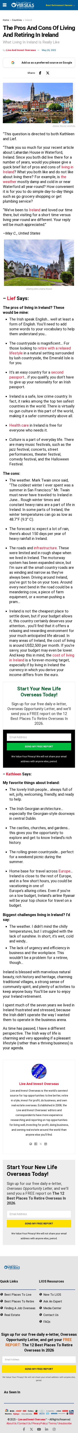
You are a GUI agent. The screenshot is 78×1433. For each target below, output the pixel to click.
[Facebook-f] (24, 1429)
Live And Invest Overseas (21, 50)
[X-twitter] (31, 1429)
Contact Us (24, 1423)
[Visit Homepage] (22, 5)
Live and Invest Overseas (32, 1419)
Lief (11, 298)
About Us (11, 1423)
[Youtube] (39, 1429)
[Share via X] (48, 73)
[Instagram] (54, 1429)
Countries (17, 20)
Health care (19, 425)
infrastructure (45, 548)
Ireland (28, 20)
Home (6, 20)
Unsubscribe (65, 1423)
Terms (52, 1423)
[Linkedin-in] (46, 1429)
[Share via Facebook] (40, 73)
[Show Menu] (4, 5)
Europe (64, 871)
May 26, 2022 (49, 50)
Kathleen (13, 774)
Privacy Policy (39, 1423)
